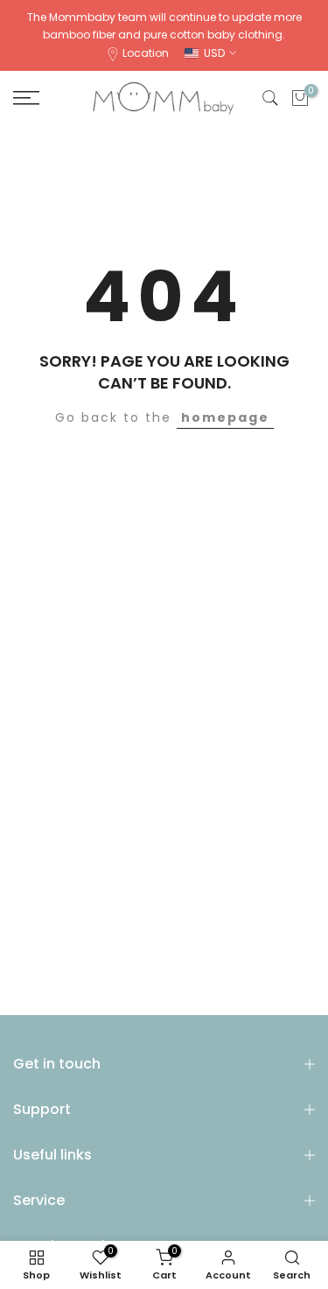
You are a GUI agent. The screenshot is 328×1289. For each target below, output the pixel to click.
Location (145, 53)
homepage (225, 417)
